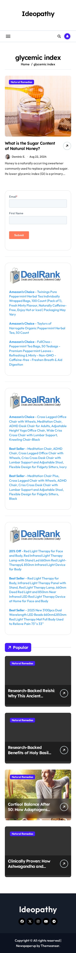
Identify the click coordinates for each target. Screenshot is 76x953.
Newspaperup (26, 946)
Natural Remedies (21, 82)
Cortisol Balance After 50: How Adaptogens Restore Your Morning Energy (29, 812)
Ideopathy (38, 14)
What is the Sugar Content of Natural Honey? (30, 146)
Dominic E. (18, 156)
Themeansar (50, 946)
